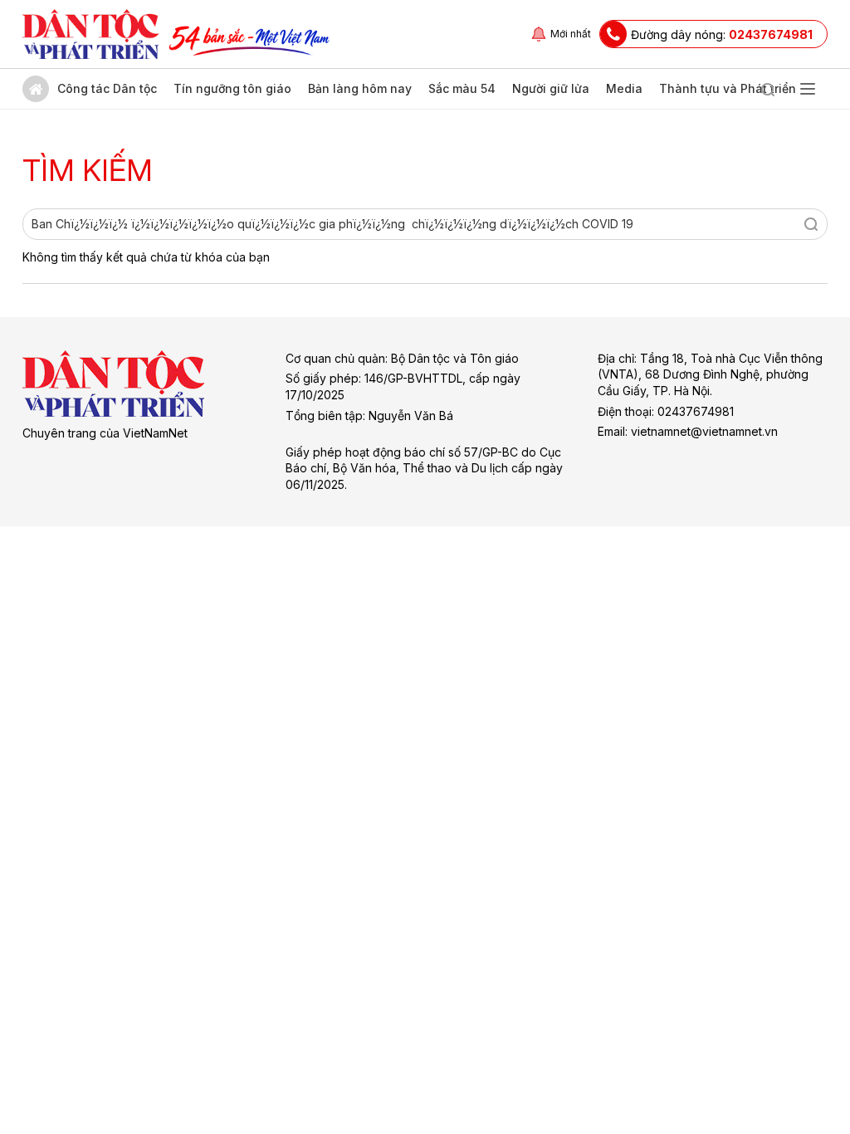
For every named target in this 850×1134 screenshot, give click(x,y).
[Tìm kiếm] (768, 89)
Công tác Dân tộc (107, 88)
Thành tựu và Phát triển (727, 88)
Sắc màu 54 (462, 88)
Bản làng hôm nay (360, 88)
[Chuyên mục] (808, 89)
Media (624, 88)
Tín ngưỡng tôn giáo (232, 88)
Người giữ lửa (550, 88)
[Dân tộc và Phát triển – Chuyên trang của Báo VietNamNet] (90, 34)
